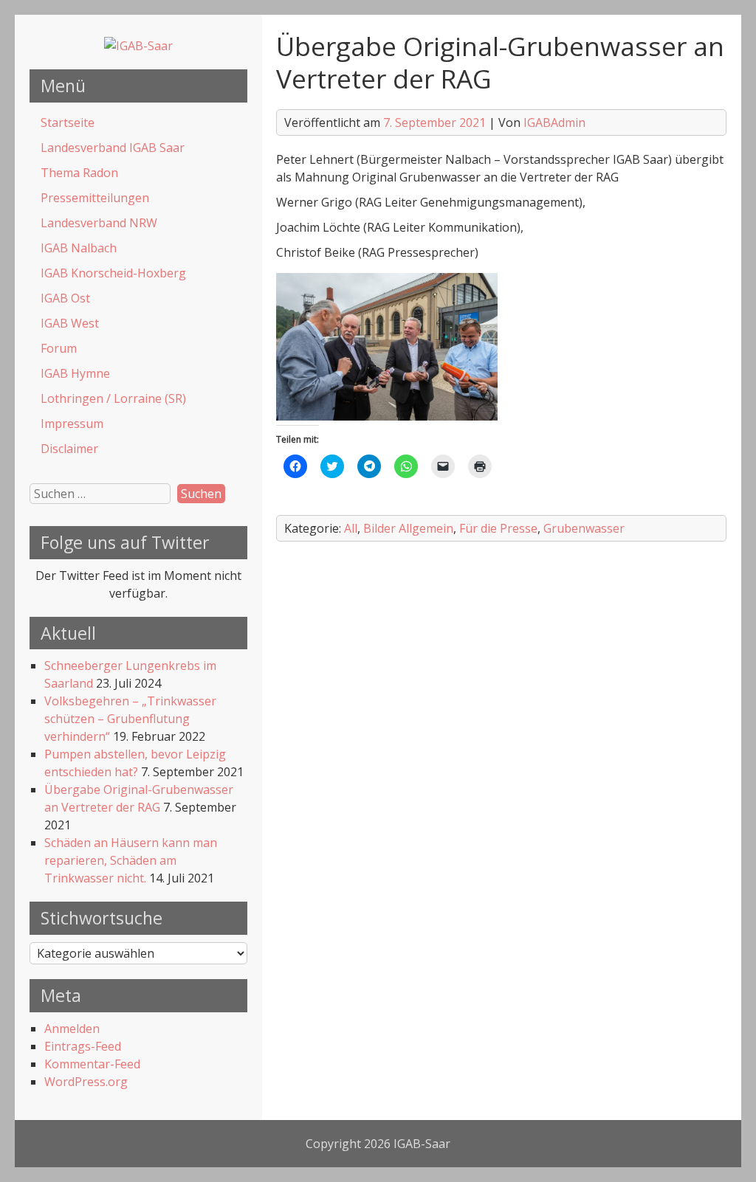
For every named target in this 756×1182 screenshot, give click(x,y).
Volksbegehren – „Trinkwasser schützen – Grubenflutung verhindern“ (130, 718)
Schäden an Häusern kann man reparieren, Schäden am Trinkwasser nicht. (130, 860)
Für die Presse (498, 528)
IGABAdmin (554, 122)
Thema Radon (79, 173)
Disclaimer (69, 448)
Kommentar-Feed (92, 1064)
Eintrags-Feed (82, 1046)
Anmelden (72, 1028)
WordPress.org (86, 1082)
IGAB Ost (65, 298)
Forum (59, 348)
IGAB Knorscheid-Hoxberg (113, 273)
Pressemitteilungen (95, 198)
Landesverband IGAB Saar (113, 147)
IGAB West (70, 323)
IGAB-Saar (422, 1144)
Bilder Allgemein (408, 528)
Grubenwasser (584, 528)
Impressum (72, 423)
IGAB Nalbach (79, 248)
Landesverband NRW (99, 223)
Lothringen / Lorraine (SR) (113, 398)
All (350, 528)
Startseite (67, 122)
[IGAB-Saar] (138, 46)
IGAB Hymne (75, 373)
